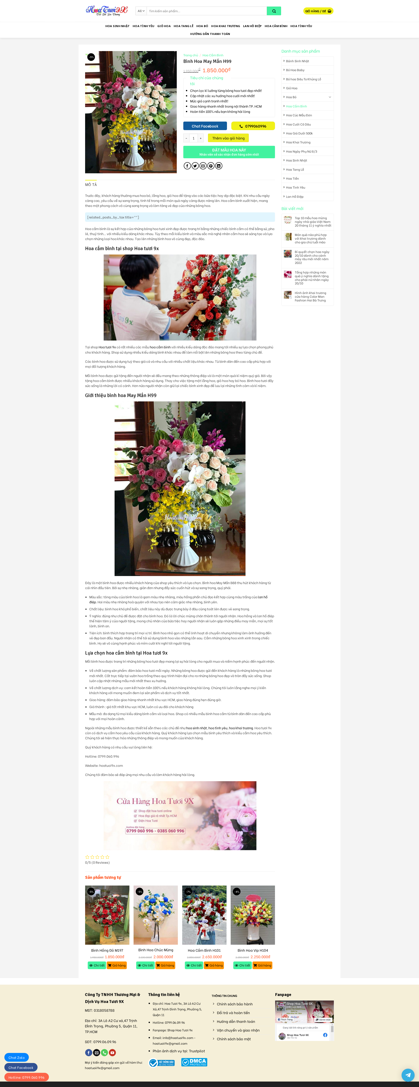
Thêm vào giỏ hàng (228, 137)
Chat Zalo (17, 1057)
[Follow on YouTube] (112, 1052)
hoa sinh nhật (196, 728)
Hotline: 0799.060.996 (27, 1077)
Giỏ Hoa (164, 26)
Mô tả (91, 184)
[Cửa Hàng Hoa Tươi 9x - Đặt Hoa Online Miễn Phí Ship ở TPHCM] (107, 11)
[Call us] (104, 1052)
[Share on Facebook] (187, 165)
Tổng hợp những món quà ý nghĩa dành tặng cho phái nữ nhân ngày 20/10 (312, 277)
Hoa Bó (202, 26)
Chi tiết (99, 965)
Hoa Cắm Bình (276, 26)
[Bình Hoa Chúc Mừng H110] (156, 915)
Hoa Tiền (292, 178)
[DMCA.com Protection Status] (194, 1061)
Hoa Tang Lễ (183, 26)
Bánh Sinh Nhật (297, 60)
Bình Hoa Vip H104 (253, 950)
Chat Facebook (21, 1067)
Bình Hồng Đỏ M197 (107, 950)
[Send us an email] (96, 1052)
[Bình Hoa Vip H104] (253, 915)
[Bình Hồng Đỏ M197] (107, 915)
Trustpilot (197, 1050)
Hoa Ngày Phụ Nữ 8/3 (301, 151)
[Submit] (274, 11)
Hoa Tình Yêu (143, 26)
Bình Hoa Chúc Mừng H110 (155, 952)
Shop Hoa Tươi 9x (180, 1030)
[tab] (91, 185)
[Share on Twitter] (195, 165)
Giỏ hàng (119, 965)
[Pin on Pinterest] (211, 165)
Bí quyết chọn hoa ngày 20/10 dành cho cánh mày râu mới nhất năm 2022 (312, 257)
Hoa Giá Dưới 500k (299, 133)
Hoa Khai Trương (225, 26)
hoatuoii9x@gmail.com (102, 1067)
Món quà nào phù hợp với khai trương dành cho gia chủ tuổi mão (311, 238)
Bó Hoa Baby (295, 69)
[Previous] (85, 931)
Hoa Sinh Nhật (117, 26)
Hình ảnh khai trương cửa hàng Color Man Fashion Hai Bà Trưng (310, 296)
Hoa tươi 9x (107, 347)
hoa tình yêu (217, 728)
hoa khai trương (241, 728)
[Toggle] (329, 97)
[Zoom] (91, 168)
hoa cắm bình (160, 347)
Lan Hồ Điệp (252, 26)
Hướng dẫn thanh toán (210, 34)
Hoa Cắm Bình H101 (204, 950)
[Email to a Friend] (203, 165)
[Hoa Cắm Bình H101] (204, 915)
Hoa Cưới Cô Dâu (298, 124)
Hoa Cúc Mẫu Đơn (299, 115)
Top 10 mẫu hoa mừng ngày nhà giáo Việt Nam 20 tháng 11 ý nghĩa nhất (313, 221)
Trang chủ (190, 55)
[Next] (274, 931)
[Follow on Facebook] (88, 1052)
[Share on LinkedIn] (218, 165)
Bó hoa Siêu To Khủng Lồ (303, 79)
